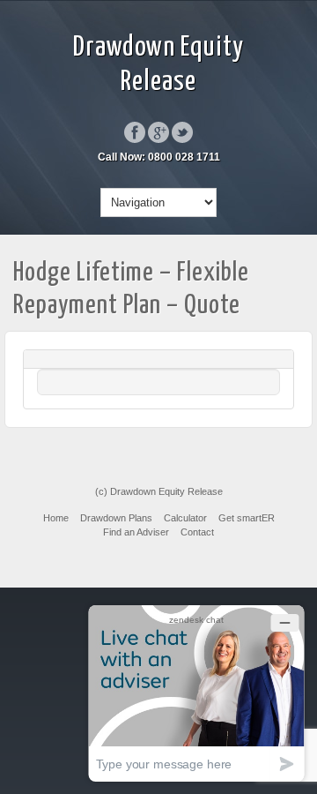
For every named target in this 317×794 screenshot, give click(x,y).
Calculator (185, 518)
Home (56, 518)
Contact (197, 532)
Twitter (182, 132)
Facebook (134, 132)
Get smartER (246, 518)
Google (158, 132)
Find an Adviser (136, 532)
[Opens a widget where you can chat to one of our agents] (196, 693)
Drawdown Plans (116, 518)
